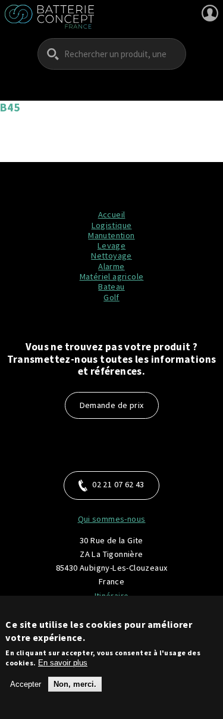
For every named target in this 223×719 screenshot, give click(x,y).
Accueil (111, 214)
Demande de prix (112, 405)
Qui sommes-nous (112, 518)
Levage (111, 245)
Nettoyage (111, 255)
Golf (111, 297)
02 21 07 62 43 (118, 484)
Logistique (112, 225)
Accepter (25, 684)
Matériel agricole (112, 276)
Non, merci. (75, 684)
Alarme (111, 266)
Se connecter (210, 13)
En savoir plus (62, 662)
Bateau (111, 286)
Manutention (111, 235)
